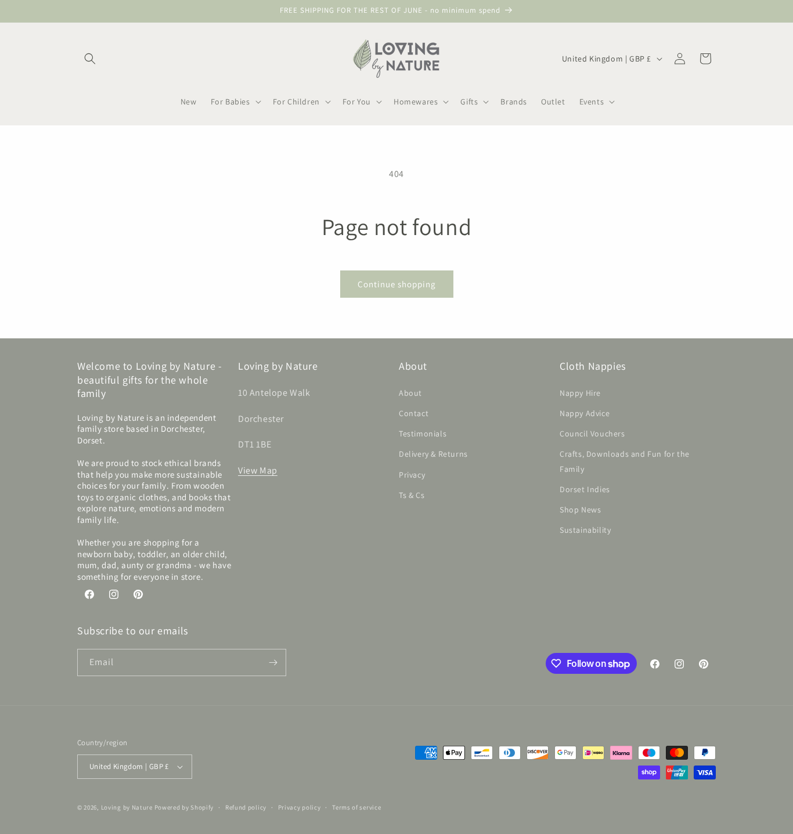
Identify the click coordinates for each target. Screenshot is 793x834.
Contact (413, 413)
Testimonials (422, 433)
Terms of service (356, 807)
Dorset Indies (585, 489)
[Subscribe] (273, 662)
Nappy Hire (580, 393)
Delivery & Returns (433, 454)
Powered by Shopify (184, 807)
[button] (90, 58)
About (410, 393)
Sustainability (585, 530)
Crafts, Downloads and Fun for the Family (625, 461)
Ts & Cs (411, 495)
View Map (257, 470)
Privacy (412, 475)
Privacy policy (299, 807)
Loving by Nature (127, 807)
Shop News (580, 509)
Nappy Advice (585, 413)
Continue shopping (397, 284)
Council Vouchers (592, 433)
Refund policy (245, 807)
